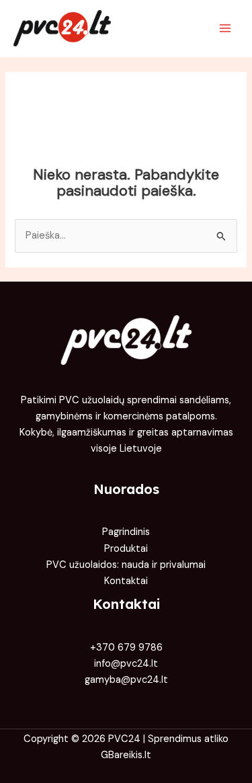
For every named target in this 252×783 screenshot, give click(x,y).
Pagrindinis (126, 532)
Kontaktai (126, 581)
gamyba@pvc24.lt (126, 679)
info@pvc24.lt (126, 663)
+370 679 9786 (126, 647)
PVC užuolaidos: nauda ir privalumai (126, 565)
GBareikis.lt (126, 755)
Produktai (126, 548)
